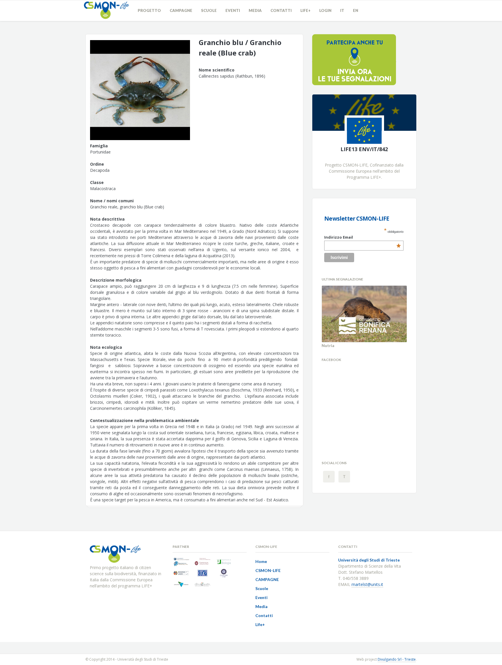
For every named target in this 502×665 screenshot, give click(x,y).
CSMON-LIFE (268, 570)
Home (261, 561)
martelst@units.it (367, 584)
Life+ (305, 10)
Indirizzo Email (362, 237)
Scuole (209, 10)
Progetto (149, 10)
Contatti (281, 10)
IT (342, 10)
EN (355, 10)
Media (255, 10)
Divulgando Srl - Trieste (397, 659)
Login (325, 10)
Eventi (232, 10)
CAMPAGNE (181, 10)
